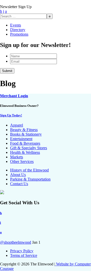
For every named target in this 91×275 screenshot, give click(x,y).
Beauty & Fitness (24, 130)
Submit (7, 71)
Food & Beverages (25, 143)
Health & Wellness (25, 152)
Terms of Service (23, 255)
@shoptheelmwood (15, 242)
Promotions (19, 34)
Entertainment (21, 139)
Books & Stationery (26, 134)
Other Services (22, 161)
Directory (17, 30)
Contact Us (19, 184)
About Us (18, 174)
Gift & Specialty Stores (28, 148)
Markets (16, 157)
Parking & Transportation (30, 179)
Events (15, 25)
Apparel (16, 125)
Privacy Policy (21, 251)
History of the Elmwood (29, 170)
